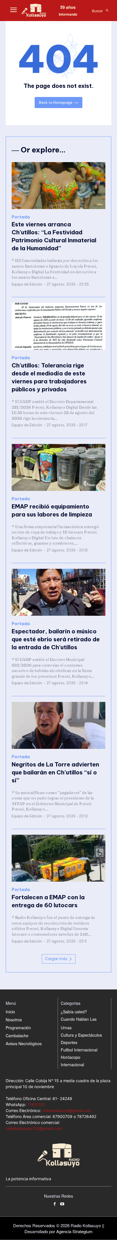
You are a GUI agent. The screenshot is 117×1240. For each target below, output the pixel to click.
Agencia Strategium (74, 1231)
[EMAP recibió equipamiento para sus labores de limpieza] (58, 467)
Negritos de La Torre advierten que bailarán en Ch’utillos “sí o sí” (55, 772)
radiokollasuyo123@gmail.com (34, 1128)
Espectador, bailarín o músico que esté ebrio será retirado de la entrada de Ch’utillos (56, 639)
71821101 (36, 1104)
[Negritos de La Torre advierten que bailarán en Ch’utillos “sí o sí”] (58, 725)
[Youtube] (62, 1204)
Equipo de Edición (27, 284)
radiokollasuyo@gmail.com (66, 1110)
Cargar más (56, 958)
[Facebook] (54, 1204)
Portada (21, 217)
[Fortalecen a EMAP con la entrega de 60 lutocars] (58, 858)
